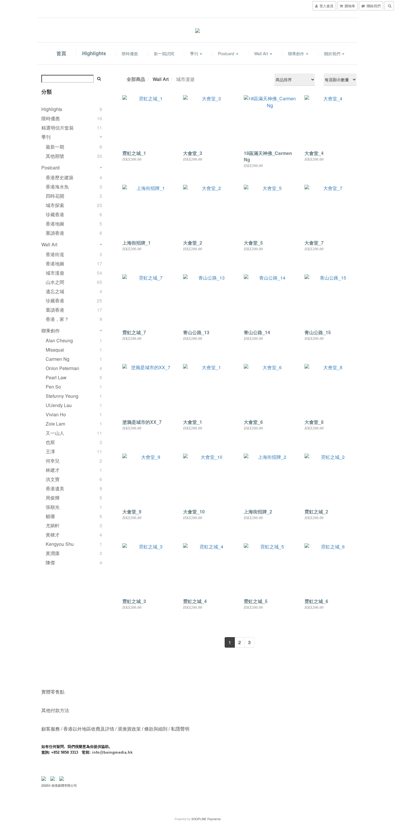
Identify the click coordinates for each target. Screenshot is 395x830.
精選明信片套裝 (57, 127)
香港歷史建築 (59, 177)
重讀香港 (55, 233)
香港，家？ (57, 319)
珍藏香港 (55, 214)
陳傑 (50, 562)
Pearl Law (56, 377)
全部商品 (136, 79)
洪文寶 (53, 479)
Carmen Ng (57, 359)
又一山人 (55, 433)
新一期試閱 (164, 53)
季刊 (194, 53)
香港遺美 (55, 488)
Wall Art (261, 53)
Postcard (226, 53)
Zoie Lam (55, 423)
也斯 (50, 442)
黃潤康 (53, 553)
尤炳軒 (53, 525)
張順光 (53, 507)
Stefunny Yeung (62, 396)
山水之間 (55, 282)
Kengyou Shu (60, 544)
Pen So (53, 386)
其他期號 (55, 156)
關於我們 (333, 53)
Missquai (55, 349)
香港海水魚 (57, 186)
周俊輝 (53, 497)
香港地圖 (55, 223)
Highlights (94, 53)
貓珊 (50, 516)
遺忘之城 (55, 291)
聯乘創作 (296, 53)
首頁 (61, 53)
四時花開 (55, 196)
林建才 (53, 470)
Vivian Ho (56, 414)
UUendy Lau (59, 405)
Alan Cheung (59, 340)
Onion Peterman (62, 368)
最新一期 (55, 146)
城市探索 (55, 205)
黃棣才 (53, 534)
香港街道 (55, 254)
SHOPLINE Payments (206, 819)
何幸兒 (53, 460)
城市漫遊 (55, 272)
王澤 (50, 451)
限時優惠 (130, 53)
